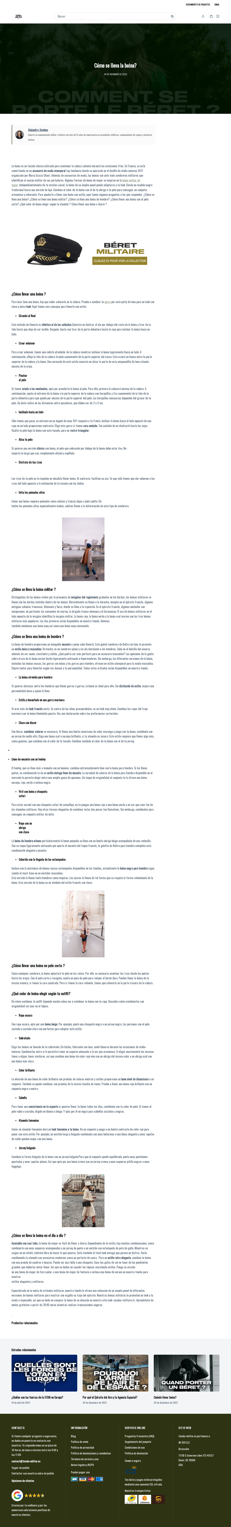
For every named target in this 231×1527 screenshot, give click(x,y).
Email (217, 4)
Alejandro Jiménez (38, 130)
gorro (107, 302)
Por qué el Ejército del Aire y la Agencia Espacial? (110, 1397)
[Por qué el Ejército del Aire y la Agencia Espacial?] (115, 1373)
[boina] (83, 248)
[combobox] (113, 16)
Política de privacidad (82, 1447)
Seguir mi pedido (20, 1468)
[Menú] (217, 16)
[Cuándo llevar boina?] (186, 1373)
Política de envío (79, 1442)
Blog (73, 1436)
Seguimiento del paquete (138, 1442)
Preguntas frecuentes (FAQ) (139, 1436)
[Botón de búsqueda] (172, 16)
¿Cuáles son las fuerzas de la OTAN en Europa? (37, 1397)
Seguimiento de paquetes (198, 4)
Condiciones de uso (135, 1447)
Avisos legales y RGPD (82, 1465)
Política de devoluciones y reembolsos (91, 1453)
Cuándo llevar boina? (165, 1397)
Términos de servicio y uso (85, 1459)
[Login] (203, 16)
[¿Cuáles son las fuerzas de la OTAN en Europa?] (44, 1373)
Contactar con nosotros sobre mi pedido (33, 1473)
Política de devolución (136, 1453)
